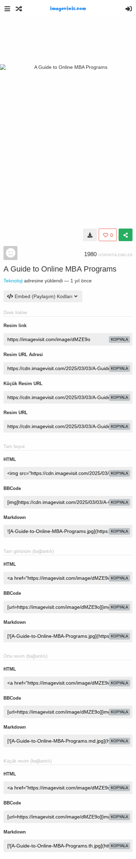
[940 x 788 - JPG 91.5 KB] (90, 235)
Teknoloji (13, 280)
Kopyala (119, 339)
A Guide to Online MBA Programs (59, 269)
